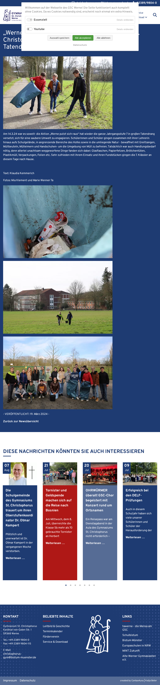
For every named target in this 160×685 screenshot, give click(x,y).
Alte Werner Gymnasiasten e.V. (139, 658)
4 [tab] (80, 585)
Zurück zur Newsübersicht (21, 421)
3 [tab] (75, 585)
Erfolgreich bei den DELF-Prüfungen (137, 495)
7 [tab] (94, 585)
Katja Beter (151, 680)
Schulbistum (130, 635)
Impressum (10, 681)
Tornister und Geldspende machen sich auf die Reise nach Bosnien (59, 500)
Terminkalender (53, 631)
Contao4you (137, 680)
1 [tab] (66, 585)
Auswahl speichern (59, 38)
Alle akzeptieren (83, 38)
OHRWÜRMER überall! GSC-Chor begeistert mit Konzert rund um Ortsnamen (100, 500)
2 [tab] (70, 585)
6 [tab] (89, 585)
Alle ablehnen (103, 38)
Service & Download (137, 15)
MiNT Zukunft (131, 651)
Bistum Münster (132, 640)
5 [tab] (84, 585)
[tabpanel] (20, 521)
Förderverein (51, 637)
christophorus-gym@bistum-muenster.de (19, 655)
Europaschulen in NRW (136, 646)
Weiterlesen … (15, 558)
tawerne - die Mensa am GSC (137, 628)
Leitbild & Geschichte (56, 626)
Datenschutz (27, 681)
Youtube (39, 29)
